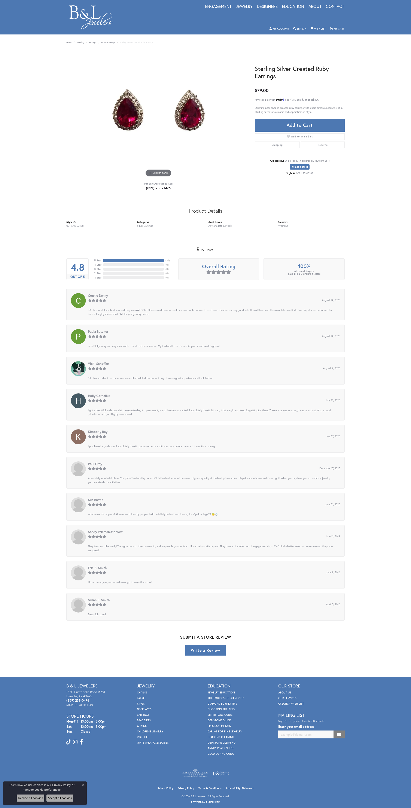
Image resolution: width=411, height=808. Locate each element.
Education (293, 6)
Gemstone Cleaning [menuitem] (221, 742)
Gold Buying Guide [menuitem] (221, 754)
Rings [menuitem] (141, 703)
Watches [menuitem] (143, 737)
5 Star (97, 260)
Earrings (93, 42)
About (315, 6)
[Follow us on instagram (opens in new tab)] (75, 742)
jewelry (80, 42)
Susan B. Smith (99, 600)
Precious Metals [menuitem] (219, 726)
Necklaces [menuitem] (144, 709)
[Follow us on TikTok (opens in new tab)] (68, 742)
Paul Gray (95, 464)
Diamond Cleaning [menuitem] (221, 737)
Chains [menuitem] (142, 726)
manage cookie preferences (42, 789)
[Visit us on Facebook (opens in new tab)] (81, 742)
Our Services (287, 698)
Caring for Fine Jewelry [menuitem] (225, 731)
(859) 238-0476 (158, 188)
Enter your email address (296, 727)
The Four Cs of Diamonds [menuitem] (226, 698)
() (167, 260)
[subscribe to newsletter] (339, 734)
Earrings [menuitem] (143, 715)
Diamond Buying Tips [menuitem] (222, 703)
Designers (267, 6)
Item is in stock (300, 166)
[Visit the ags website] (195, 773)
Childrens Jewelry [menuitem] (150, 731)
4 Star (97, 264)
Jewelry (244, 6)
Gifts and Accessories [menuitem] (153, 742)
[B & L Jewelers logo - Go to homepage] (93, 17)
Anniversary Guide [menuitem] (221, 748)
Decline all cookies (30, 798)
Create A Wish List (291, 703)
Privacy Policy (186, 788)
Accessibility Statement (240, 788)
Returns (323, 144)
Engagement (218, 6)
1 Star (98, 277)
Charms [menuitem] (142, 692)
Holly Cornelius (99, 396)
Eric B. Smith (97, 568)
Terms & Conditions (210, 788)
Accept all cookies (60, 798)
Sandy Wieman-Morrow (105, 532)
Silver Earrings (108, 42)
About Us (284, 692)
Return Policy (165, 788)
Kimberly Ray (97, 431)
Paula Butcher (98, 331)
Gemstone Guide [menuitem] (219, 720)
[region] (158, 114)
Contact (335, 6)
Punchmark (213, 802)
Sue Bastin (95, 500)
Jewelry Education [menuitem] (221, 692)
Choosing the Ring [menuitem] (221, 709)
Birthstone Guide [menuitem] (220, 715)
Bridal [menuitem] (141, 698)
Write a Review (205, 650)
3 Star (97, 269)
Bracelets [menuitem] (144, 720)
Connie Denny (98, 295)
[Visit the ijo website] (221, 773)
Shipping (277, 144)
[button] (279, 28)
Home (69, 42)
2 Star (97, 273)
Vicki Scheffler (98, 363)
